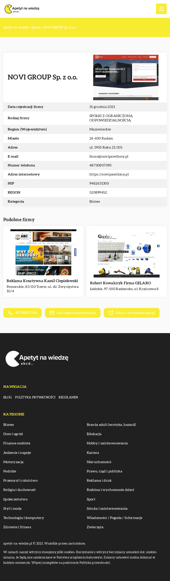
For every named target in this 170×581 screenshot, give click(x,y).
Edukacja (94, 434)
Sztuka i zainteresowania (107, 508)
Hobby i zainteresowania (107, 443)
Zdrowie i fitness (17, 527)
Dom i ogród (13, 434)
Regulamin (68, 397)
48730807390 (100, 165)
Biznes (94, 201)
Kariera (93, 453)
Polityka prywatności (35, 397)
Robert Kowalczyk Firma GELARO (120, 283)
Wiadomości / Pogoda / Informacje (115, 518)
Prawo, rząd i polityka (104, 471)
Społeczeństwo (15, 499)
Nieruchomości (99, 462)
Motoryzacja (13, 462)
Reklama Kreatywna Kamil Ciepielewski (42, 281)
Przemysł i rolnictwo (20, 480)
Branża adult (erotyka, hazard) (111, 424)
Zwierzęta (95, 527)
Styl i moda (12, 508)
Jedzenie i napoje (17, 453)
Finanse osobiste (17, 443)
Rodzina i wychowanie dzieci (110, 490)
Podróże (9, 471)
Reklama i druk (99, 480)
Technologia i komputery (23, 518)
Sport (91, 499)
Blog (7, 397)
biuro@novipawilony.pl (108, 156)
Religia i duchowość (19, 490)
